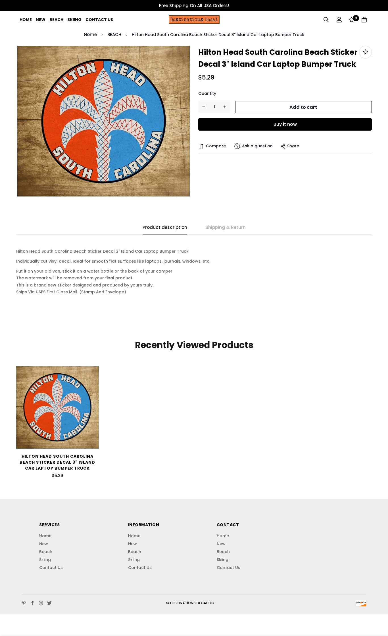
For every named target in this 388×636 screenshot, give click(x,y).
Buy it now (285, 124)
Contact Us (99, 19)
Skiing (74, 19)
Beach (56, 19)
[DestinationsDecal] (194, 19)
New (40, 19)
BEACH (114, 34)
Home (26, 19)
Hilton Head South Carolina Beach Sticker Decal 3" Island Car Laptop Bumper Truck (57, 462)
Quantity (207, 93)
